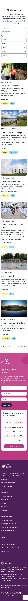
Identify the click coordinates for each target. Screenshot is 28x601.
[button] (14, 40)
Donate (3, 503)
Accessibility (5, 551)
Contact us (4, 499)
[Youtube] (11, 486)
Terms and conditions (8, 544)
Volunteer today (6, 517)
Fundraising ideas (7, 520)
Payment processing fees (9, 527)
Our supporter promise (8, 524)
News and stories (7, 496)
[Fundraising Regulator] (6, 563)
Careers (4, 506)
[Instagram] (5, 486)
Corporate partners (7, 531)
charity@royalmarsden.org (8, 482)
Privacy (3, 537)
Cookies (4, 541)
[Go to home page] (6, 466)
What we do (5, 492)
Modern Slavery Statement (10, 548)
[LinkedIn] (8, 486)
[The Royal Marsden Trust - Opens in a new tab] (12, 594)
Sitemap (4, 510)
